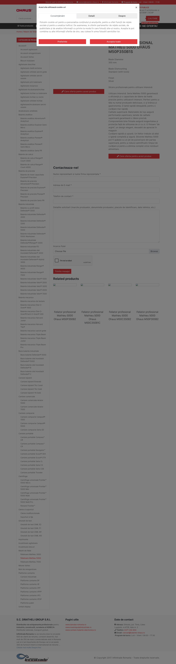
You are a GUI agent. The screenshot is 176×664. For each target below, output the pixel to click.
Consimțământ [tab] (58, 16)
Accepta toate (114, 41)
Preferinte (62, 41)
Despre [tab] (122, 16)
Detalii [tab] (92, 16)
